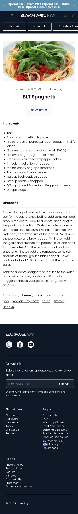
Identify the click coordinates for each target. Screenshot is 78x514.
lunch (51, 295)
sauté (46, 301)
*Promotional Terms (19, 486)
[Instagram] (9, 344)
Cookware (12, 415)
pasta (62, 295)
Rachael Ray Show (26, 301)
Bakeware (12, 419)
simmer (59, 301)
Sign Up (64, 383)
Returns (10, 472)
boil (14, 295)
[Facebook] (20, 344)
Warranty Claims (53, 422)
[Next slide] (74, 6)
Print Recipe (39, 110)
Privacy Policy (14, 464)
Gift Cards (12, 430)
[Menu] (4, 15)
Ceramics (12, 422)
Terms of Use (14, 468)
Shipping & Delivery (55, 430)
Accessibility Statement (14, 481)
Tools (9, 426)
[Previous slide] (4, 6)
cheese (25, 295)
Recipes (11, 433)
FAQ (45, 419)
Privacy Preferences (50, 446)
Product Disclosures (55, 437)
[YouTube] (31, 344)
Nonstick (40, 26)
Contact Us (50, 415)
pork (6, 301)
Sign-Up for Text (53, 440)
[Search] (12, 15)
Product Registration (56, 433)
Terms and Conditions (48, 391)
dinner (38, 295)
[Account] (66, 15)
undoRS (8, 307)
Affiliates (11, 475)
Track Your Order (53, 426)
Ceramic (14, 26)
